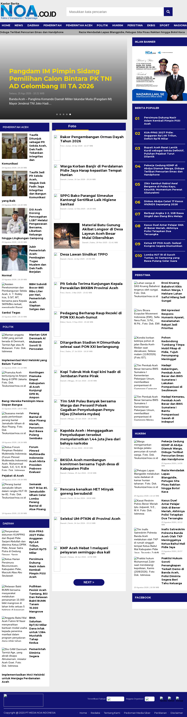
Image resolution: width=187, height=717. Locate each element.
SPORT (164, 25)
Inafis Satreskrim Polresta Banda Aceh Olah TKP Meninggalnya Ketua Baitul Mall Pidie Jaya (173, 538)
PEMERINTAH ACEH (79, 25)
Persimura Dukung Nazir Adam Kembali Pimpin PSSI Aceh (162, 120)
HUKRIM (117, 25)
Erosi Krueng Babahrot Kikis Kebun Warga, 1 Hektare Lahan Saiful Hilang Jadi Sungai (173, 291)
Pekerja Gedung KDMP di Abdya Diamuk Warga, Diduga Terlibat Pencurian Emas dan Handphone (62, 78)
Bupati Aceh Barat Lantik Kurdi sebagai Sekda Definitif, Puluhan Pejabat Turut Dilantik (164, 152)
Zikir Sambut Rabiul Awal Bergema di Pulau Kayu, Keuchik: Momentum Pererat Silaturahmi (163, 188)
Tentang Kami (112, 713)
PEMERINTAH (52, 25)
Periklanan (160, 713)
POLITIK (102, 25)
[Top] (177, 712)
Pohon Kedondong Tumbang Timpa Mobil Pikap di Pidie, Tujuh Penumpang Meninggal (172, 348)
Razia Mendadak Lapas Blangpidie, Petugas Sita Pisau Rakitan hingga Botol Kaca (125, 32)
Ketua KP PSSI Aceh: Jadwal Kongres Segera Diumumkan (163, 244)
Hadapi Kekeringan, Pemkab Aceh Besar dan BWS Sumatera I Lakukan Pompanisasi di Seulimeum (172, 378)
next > (89, 582)
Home (83, 713)
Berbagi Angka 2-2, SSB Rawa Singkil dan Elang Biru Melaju (164, 215)
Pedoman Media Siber (137, 713)
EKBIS (151, 25)
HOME (6, 25)
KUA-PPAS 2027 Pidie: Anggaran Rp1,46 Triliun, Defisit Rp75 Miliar (160, 135)
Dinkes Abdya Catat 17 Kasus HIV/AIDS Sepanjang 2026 (163, 203)
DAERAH (33, 25)
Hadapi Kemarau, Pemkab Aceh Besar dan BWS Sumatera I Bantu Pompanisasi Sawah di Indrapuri (173, 409)
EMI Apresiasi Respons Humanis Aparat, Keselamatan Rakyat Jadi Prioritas (172, 319)
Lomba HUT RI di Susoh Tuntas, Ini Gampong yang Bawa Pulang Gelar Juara (162, 257)
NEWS (19, 25)
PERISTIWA (135, 25)
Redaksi (95, 713)
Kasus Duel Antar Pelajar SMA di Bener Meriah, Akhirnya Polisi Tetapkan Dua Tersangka (164, 229)
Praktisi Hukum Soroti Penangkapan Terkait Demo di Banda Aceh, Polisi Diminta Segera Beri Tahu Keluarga (172, 571)
